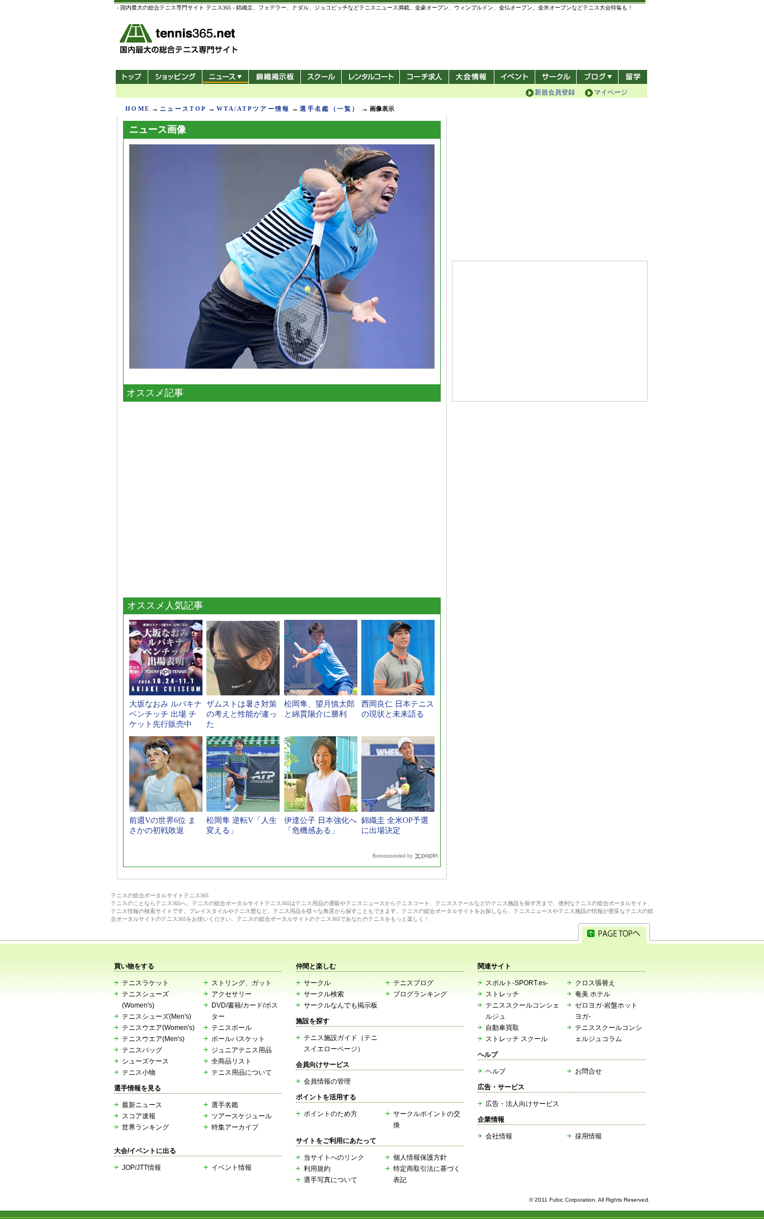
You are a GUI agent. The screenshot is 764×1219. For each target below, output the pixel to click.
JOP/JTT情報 (141, 1167)
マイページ (611, 92)
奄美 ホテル (592, 994)
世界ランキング (145, 1127)
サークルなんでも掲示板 (341, 1005)
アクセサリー (231, 994)
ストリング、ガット (241, 983)
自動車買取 (502, 1028)
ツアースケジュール (241, 1116)
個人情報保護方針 (420, 1157)
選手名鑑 (224, 1105)
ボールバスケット (238, 1039)
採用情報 (588, 1136)
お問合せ (588, 1071)
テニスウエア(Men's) (153, 1039)
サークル (555, 77)
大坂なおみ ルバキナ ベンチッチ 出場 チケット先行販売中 (165, 714)
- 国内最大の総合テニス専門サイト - (180, 40)
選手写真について (330, 1180)
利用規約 (317, 1169)
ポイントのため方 (330, 1114)
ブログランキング (420, 994)
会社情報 (498, 1136)
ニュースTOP (183, 108)
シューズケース (145, 1061)
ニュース (225, 77)
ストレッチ (502, 994)
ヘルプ (495, 1071)
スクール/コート (320, 77)
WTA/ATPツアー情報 (253, 108)
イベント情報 (231, 1167)
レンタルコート (371, 77)
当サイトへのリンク (334, 1157)
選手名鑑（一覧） (329, 108)
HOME (137, 108)
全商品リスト (231, 1061)
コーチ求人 (425, 77)
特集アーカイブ (234, 1127)
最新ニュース (142, 1105)
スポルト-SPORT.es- (516, 983)
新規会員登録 (555, 92)
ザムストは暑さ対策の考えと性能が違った (241, 714)
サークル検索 (324, 994)
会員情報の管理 (327, 1081)
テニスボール (231, 1028)
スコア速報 (138, 1116)
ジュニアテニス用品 (241, 1050)
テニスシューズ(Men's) (156, 1016)
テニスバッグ (142, 1050)
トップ (132, 77)
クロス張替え (595, 983)
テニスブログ (413, 983)
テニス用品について (241, 1072)
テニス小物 (138, 1072)
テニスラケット (145, 983)
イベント (514, 77)
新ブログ (597, 77)
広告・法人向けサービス (522, 1104)
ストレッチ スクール (516, 1039)
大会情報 (471, 77)
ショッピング (175, 77)
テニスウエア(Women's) (158, 1028)
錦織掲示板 (274, 77)
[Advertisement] (282, 497)
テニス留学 (633, 77)
